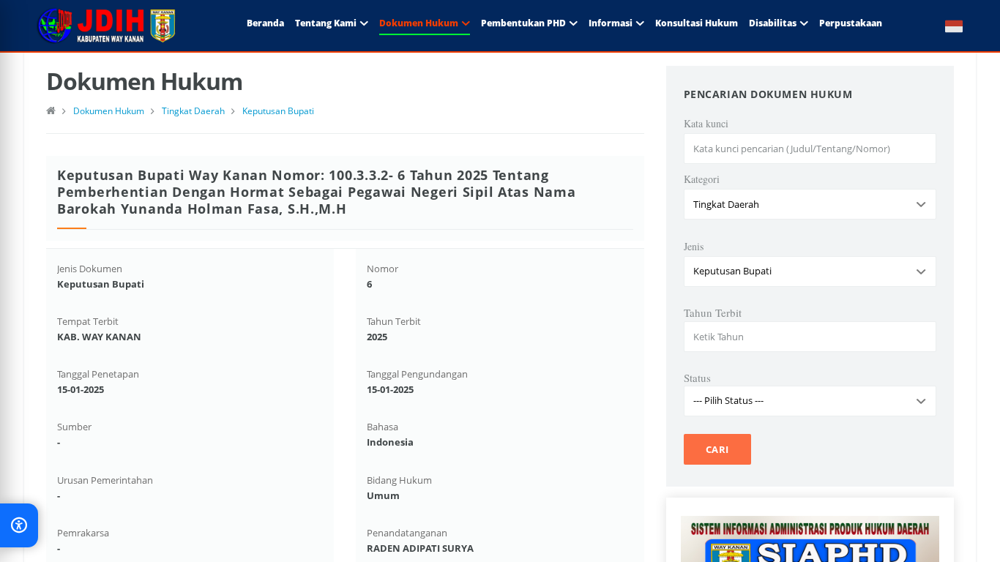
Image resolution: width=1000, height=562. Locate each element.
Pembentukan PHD (523, 23)
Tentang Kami (326, 23)
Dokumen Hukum (418, 23)
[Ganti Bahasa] (946, 25)
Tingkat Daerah (193, 111)
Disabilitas (772, 23)
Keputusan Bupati (278, 111)
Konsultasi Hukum (696, 23)
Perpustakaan (850, 23)
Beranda (265, 23)
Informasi (611, 23)
